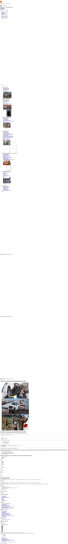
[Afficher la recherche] (2, 9)
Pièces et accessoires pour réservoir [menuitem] (7, 190)
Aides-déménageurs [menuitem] (4, 171)
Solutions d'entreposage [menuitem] (5, 158)
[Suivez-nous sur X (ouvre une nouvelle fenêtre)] (2, 530)
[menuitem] (9, 100)
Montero (3, 470)
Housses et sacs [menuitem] (5, 156)
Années (2, 457)
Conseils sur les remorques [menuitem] (6, 90)
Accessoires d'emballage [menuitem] (6, 155)
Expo (2, 463)
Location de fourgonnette (4, 504)
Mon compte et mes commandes (5, 497)
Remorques (6, 87)
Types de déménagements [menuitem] (6, 175)
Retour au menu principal (6, 88)
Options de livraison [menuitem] (5, 119)
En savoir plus (2, 485)
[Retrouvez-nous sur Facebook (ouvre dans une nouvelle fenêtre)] (2, 526)
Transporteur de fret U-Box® (5, 524)
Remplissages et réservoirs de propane (6, 514)
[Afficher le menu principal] (1, 6)
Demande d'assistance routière (4, 491)
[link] (8, 8)
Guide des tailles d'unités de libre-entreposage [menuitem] (8, 136)
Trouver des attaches (3, 446)
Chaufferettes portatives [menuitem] (5, 189)
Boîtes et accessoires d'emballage (13, 153)
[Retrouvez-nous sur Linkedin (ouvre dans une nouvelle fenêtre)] (2, 529)
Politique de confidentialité (5, 538)
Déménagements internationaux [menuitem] (6, 120)
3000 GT (3, 461)
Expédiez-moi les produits (7, 442)
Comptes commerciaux (4, 511)
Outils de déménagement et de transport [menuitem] (7, 157)
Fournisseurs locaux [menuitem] (5, 173)
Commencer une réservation (6, 100)
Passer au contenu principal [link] (3, 5)
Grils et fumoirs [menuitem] (5, 188)
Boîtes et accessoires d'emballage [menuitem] (5, 153)
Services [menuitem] (4, 174)
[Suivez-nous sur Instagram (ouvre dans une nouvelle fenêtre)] (2, 527)
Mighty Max (3, 467)
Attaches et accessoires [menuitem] (5, 91)
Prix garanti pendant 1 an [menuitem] (4, 11)
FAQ (2, 499)
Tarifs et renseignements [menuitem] (5, 118)
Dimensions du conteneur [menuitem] (6, 122)
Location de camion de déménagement (6, 503)
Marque (2, 438)
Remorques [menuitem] (3, 87)
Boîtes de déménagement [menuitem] (6, 154)
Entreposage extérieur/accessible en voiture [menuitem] (8, 137)
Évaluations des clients (4, 500)
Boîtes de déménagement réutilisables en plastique (7, 508)
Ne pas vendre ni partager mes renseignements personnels (8, 540)
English (2, 492)
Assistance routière (4, 496)
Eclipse (2, 462)
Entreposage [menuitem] (3, 131)
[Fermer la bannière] (0, 0)
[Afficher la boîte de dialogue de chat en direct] (0, 473)
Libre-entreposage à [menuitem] (6, 133)
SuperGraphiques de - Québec (6, 519)
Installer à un (6, 441)
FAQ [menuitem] (3, 102)
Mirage (2, 464)
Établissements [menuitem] (4, 13)
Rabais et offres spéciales (4, 516)
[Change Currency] (1, 379)
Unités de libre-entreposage (5, 507)
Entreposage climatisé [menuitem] (5, 135)
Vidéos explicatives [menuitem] (5, 89)
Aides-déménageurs (9, 171)
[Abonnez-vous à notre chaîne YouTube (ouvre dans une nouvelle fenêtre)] (2, 531)
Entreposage (6, 131)
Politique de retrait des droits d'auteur (6, 539)
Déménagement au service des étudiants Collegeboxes (8, 515)
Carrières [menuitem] (3, 12)
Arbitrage (3, 537)
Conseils (3, 498)
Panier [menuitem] (3, 14)
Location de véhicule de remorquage (6, 505)
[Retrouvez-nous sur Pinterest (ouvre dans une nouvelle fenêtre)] (2, 528)
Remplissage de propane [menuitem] (6, 187)
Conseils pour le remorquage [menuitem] (6, 101)
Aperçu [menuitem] (4, 172)
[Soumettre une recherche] (7, 10)
